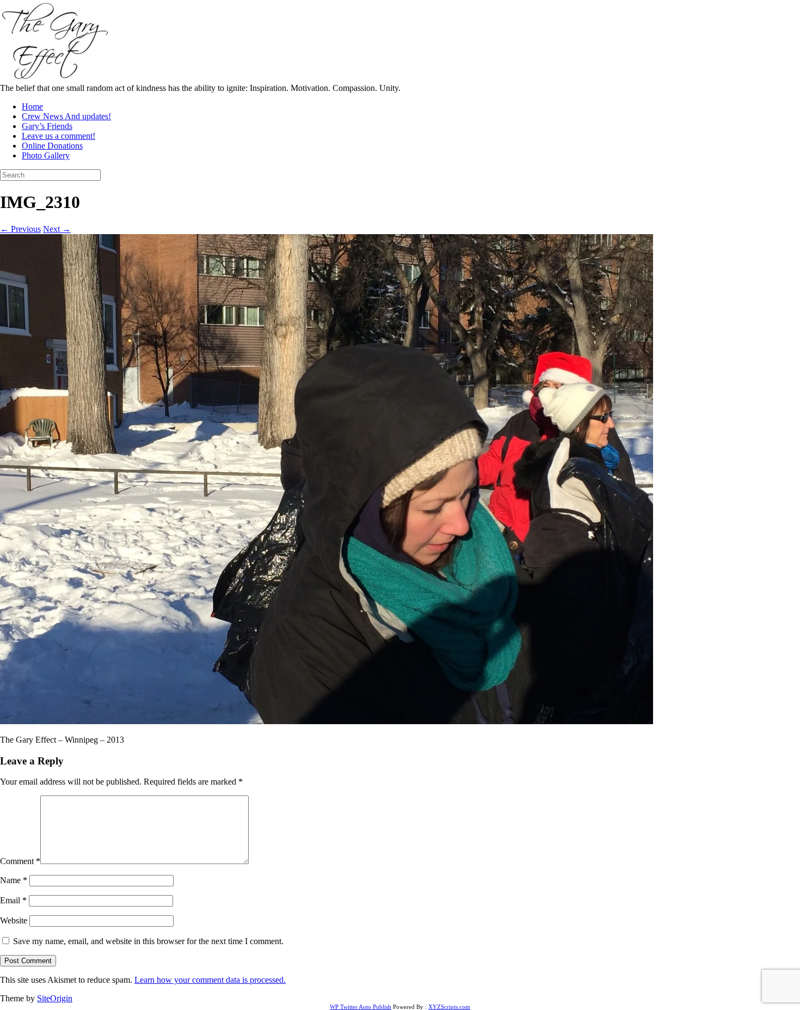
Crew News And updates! (66, 116)
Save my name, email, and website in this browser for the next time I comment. (148, 941)
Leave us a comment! (58, 135)
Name (13, 880)
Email (13, 900)
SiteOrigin (54, 998)
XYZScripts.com (449, 1006)
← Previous (20, 229)
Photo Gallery (46, 155)
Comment (20, 861)
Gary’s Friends (47, 126)
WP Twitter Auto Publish (360, 1006)
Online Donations (52, 145)
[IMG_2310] (326, 721)
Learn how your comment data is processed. (210, 979)
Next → (57, 229)
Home (32, 106)
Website (13, 920)
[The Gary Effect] (54, 78)
